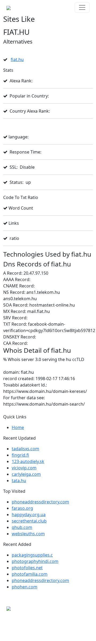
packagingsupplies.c (32, 555)
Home (18, 427)
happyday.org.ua (29, 514)
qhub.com (22, 527)
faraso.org (22, 508)
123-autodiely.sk (28, 461)
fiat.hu (17, 59)
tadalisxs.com (25, 449)
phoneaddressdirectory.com (40, 502)
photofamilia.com (29, 574)
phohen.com (24, 587)
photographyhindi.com (35, 561)
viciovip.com (24, 468)
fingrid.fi (20, 455)
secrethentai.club (29, 521)
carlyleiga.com (26, 474)
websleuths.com (28, 534)
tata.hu (19, 480)
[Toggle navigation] (82, 7)
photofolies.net (27, 568)
